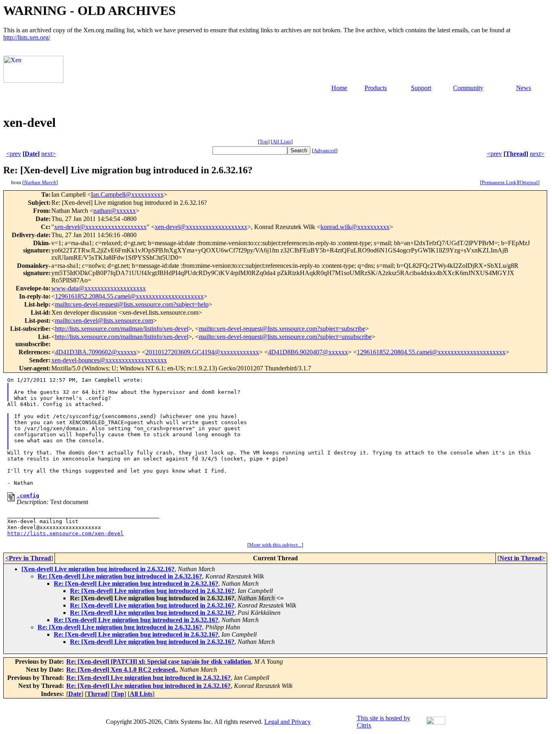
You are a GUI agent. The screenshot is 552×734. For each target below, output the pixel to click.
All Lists (281, 142)
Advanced (325, 150)
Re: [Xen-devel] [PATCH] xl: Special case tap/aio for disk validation (158, 661)
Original (529, 182)
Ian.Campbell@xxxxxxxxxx (127, 194)
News (523, 87)
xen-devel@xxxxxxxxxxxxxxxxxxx (100, 226)
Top (263, 142)
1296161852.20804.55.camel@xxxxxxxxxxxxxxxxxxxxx (129, 296)
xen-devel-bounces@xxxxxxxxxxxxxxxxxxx (109, 360)
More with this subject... (275, 545)
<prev (13, 153)
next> (48, 153)
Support (421, 87)
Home (339, 87)
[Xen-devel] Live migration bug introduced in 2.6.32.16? (98, 569)
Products (375, 87)
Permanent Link (499, 182)
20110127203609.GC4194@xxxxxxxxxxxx (202, 352)
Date (31, 153)
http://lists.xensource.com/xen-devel (65, 533)
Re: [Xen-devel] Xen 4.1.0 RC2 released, (121, 669)
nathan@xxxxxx (114, 210)
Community (468, 87)
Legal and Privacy (287, 721)
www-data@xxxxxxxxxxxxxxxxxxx (98, 288)
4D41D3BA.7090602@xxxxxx (96, 352)
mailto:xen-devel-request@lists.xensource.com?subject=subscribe (282, 328)
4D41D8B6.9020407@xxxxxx (308, 352)
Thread (516, 153)
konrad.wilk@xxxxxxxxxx (355, 226)
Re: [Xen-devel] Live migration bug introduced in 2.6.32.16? (120, 576)
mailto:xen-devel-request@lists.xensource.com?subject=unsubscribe (285, 336)
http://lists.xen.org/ (26, 37)
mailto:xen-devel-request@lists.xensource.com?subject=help (132, 304)
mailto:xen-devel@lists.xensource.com (104, 320)
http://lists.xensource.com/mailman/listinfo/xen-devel (121, 328)
